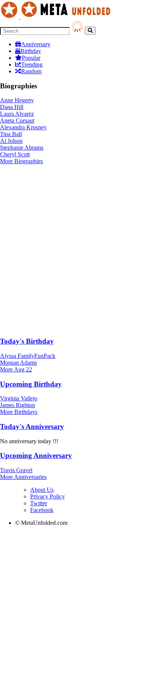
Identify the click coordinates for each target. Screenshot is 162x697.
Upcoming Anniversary (36, 455)
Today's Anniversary (32, 426)
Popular (31, 58)
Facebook (41, 510)
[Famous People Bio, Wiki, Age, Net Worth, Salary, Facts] (57, 17)
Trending (32, 64)
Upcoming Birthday (31, 384)
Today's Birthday (27, 341)
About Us (41, 489)
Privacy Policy (47, 496)
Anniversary (35, 44)
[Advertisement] (81, 249)
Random (31, 71)
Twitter (38, 503)
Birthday (30, 51)
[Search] (90, 31)
